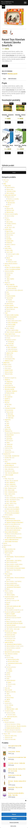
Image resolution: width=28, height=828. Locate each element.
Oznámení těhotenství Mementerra (14, 522)
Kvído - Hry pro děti (9, 478)
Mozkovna (7, 400)
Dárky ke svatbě (10, 197)
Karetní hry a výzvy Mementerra (12, 524)
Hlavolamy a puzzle (12, 73)
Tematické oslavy (9, 711)
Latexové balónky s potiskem (13, 648)
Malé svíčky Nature (12, 347)
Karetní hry (7, 398)
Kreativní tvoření (9, 370)
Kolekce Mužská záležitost (11, 263)
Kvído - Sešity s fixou (11, 503)
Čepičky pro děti (10, 598)
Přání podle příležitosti (11, 317)
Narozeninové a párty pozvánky (12, 652)
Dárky (4, 183)
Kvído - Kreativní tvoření (10, 488)
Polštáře (8, 311)
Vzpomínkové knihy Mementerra (14, 537)
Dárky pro (7, 206)
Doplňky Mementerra (10, 518)
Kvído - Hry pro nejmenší (12, 480)
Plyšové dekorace (10, 309)
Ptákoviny (7, 701)
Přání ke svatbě (11, 324)
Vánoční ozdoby (10, 216)
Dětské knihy (6, 362)
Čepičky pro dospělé (11, 615)
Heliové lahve (9, 593)
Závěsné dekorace (10, 680)
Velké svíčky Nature (12, 349)
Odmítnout (14, 818)
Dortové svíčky (9, 657)
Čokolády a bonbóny (11, 223)
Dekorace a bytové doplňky (11, 214)
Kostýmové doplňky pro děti (11, 596)
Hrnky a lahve (8, 248)
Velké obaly (10, 417)
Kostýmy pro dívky (10, 634)
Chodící (8, 555)
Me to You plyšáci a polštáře (13, 269)
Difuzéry (8, 338)
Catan (7, 423)
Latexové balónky (9, 642)
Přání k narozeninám (13, 322)
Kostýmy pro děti (9, 631)
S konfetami (9, 650)
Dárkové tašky (9, 189)
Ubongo (8, 427)
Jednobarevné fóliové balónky (13, 570)
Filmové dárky (9, 235)
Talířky (7, 693)
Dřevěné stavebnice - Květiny (13, 724)
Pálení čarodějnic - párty (12, 709)
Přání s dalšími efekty (13, 330)
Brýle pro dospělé (10, 613)
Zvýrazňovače (11, 301)
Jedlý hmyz (9, 225)
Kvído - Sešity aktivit (11, 501)
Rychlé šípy (9, 383)
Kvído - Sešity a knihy (10, 494)
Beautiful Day (9, 231)
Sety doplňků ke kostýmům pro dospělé (15, 627)
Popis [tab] (4, 78)
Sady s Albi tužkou (9, 469)
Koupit (5, 66)
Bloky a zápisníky (10, 284)
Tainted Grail (9, 444)
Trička (7, 280)
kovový (7, 55)
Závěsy (9, 686)
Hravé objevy (8, 368)
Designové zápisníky (13, 286)
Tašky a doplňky (10, 279)
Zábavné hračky (8, 374)
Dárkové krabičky (10, 187)
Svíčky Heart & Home (10, 334)
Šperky (8, 277)
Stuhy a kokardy (10, 193)
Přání (6, 313)
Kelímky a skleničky (11, 692)
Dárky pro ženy (9, 212)
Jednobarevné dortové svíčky (15, 663)
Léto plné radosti (10, 200)
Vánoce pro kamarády (10, 739)
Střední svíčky (9, 353)
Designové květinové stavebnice (14, 732)
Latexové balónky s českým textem (14, 646)
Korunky (8, 602)
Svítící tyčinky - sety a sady (12, 629)
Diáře (7, 292)
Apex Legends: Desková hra (13, 433)
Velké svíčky (9, 355)
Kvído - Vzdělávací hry (11, 486)
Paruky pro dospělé (11, 625)
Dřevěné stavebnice (9, 722)
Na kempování (11, 202)
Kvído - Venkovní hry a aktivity (12, 507)
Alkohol (8, 219)
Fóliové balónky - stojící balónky (13, 560)
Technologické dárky (10, 358)
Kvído (4, 476)
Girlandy (8, 673)
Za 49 (6, 181)
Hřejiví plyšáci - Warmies (12, 307)
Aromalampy (11, 341)
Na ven (9, 204)
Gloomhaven (9, 438)
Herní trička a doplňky (10, 387)
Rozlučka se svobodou (13, 199)
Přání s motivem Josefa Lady (13, 332)
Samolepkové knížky (10, 471)
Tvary (9, 665)
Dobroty (7, 218)
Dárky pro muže (10, 210)
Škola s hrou (8, 429)
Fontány (10, 669)
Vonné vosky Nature (12, 351)
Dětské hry (7, 379)
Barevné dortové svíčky (13, 659)
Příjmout (14, 814)
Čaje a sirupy (9, 221)
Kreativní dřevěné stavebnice (13, 728)
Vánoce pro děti (8, 737)
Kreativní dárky (9, 240)
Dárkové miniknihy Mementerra (13, 534)
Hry (4, 376)
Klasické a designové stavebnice (13, 730)
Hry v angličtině (8, 396)
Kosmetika (8, 239)
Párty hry (7, 402)
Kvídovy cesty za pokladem (12, 509)
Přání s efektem (10, 328)
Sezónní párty (8, 703)
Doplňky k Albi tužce (9, 457)
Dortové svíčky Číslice (13, 661)
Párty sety (7, 688)
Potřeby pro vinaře (12, 261)
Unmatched (9, 446)
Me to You (7, 265)
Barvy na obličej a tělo (10, 549)
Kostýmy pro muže (10, 638)
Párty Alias (8, 404)
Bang (7, 421)
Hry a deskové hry (7, 2)
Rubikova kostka (10, 393)
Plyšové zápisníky (12, 288)
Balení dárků (8, 185)
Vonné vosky (9, 357)
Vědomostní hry (8, 448)
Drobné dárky (8, 229)
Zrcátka (8, 246)
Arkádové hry (9, 381)
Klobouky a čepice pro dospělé (13, 617)
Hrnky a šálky (9, 250)
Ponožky (8, 275)
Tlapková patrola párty (11, 716)
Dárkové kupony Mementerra (13, 520)
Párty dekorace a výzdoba (11, 654)
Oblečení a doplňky (9, 271)
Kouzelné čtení (6, 454)
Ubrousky (8, 695)
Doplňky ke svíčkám (11, 339)
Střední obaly (11, 416)
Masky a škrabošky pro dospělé (14, 621)
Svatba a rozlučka (10, 712)
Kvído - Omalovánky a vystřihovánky (14, 497)
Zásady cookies (13, 826)
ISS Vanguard (9, 440)
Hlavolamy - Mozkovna (11, 391)
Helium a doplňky (9, 591)
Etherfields (8, 436)
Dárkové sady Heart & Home (13, 336)
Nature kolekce (10, 345)
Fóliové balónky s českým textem (14, 564)
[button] (26, 800)
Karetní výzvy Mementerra (12, 526)
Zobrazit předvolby (14, 822)
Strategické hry (8, 431)
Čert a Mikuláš (9, 705)
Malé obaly (10, 414)
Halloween (8, 707)
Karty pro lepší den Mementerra (14, 528)
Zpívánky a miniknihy (11, 463)
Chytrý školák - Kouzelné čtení (12, 456)
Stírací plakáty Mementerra (11, 541)
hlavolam (12, 55)
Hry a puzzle (8, 459)
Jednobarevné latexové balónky (14, 644)
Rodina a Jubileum (10, 244)
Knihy (6, 461)
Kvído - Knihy (9, 495)
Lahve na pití (9, 252)
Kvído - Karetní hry (10, 482)
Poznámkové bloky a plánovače (15, 290)
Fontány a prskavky (11, 667)
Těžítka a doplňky (10, 594)
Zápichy (8, 699)
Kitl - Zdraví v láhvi (10, 227)
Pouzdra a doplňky (10, 296)
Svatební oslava (11, 714)
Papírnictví (7, 282)
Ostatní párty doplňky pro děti (13, 606)
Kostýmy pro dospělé (10, 636)
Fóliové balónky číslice (11, 562)
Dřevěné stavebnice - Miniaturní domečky (16, 726)
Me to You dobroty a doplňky (13, 267)
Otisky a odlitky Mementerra (11, 539)
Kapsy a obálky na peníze (12, 315)
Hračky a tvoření (7, 364)
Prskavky (10, 671)
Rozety (9, 682)
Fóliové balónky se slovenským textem (15, 568)
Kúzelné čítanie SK (9, 465)
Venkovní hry (8, 450)
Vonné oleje (10, 343)
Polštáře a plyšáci (9, 305)
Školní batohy (9, 303)
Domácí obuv (9, 273)
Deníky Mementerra (11, 535)
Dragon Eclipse (10, 435)
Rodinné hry (8, 419)
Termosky (10, 256)
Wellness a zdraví (9, 360)
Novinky (5, 543)
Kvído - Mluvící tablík (9, 490)
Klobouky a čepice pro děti (12, 600)
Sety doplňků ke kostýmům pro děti (14, 610)
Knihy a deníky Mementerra (11, 532)
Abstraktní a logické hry (10, 378)
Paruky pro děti (10, 608)
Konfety (8, 674)
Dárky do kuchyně (10, 233)
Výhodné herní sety (9, 452)
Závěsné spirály (11, 684)
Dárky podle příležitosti (10, 195)
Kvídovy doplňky (8, 515)
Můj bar (8, 258)
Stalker (8, 442)
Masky (7, 604)
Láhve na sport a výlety (13, 254)
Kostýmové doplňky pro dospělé (12, 612)
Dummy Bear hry (9, 385)
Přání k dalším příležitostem (14, 320)
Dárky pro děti (9, 208)
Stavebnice (6, 720)
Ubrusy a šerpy (10, 697)
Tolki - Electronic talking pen (11, 473)
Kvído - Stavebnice (9, 505)
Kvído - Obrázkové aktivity (11, 492)
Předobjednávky (7, 718)
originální (23, 57)
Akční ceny (6, 180)
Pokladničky (9, 242)
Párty (4, 547)
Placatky (10, 260)
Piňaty (7, 678)
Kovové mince (9, 410)
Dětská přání (11, 318)
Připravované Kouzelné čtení (11, 467)
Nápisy (8, 572)
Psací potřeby (9, 298)
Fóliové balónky (8, 553)
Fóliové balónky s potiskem (12, 566)
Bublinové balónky (9, 551)
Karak (7, 425)
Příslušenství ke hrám (10, 408)
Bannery (8, 655)
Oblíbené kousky (7, 545)
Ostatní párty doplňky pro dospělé (14, 623)
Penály (8, 294)
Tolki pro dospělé (9, 475)
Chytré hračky (8, 366)
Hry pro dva (7, 395)
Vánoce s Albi (6, 733)
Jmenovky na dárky (11, 191)
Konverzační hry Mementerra (13, 530)
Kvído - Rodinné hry (10, 484)
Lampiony (8, 676)
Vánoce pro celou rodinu (11, 735)
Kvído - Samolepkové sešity (12, 499)
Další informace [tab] (12, 78)
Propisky (10, 299)
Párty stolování (8, 690)
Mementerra (6, 516)
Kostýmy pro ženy (10, 640)
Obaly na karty (9, 412)
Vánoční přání (11, 326)
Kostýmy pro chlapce (11, 633)
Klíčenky (8, 237)
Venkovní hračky (9, 372)
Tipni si (8, 406)
